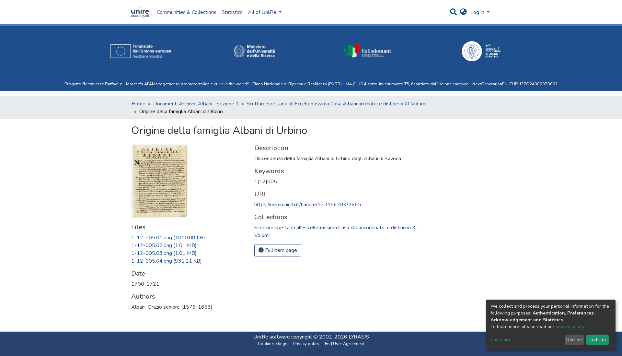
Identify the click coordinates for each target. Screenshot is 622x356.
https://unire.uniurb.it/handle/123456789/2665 (307, 204)
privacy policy (569, 327)
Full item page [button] (280, 250)
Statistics (232, 12)
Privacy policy (306, 344)
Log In (478, 12)
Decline (574, 340)
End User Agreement (344, 344)
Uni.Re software (271, 336)
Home (138, 103)
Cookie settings (272, 344)
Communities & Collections (186, 12)
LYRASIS (359, 336)
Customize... (502, 340)
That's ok (597, 340)
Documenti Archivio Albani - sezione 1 (196, 103)
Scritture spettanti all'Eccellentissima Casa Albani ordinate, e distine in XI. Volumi (336, 103)
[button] (463, 12)
